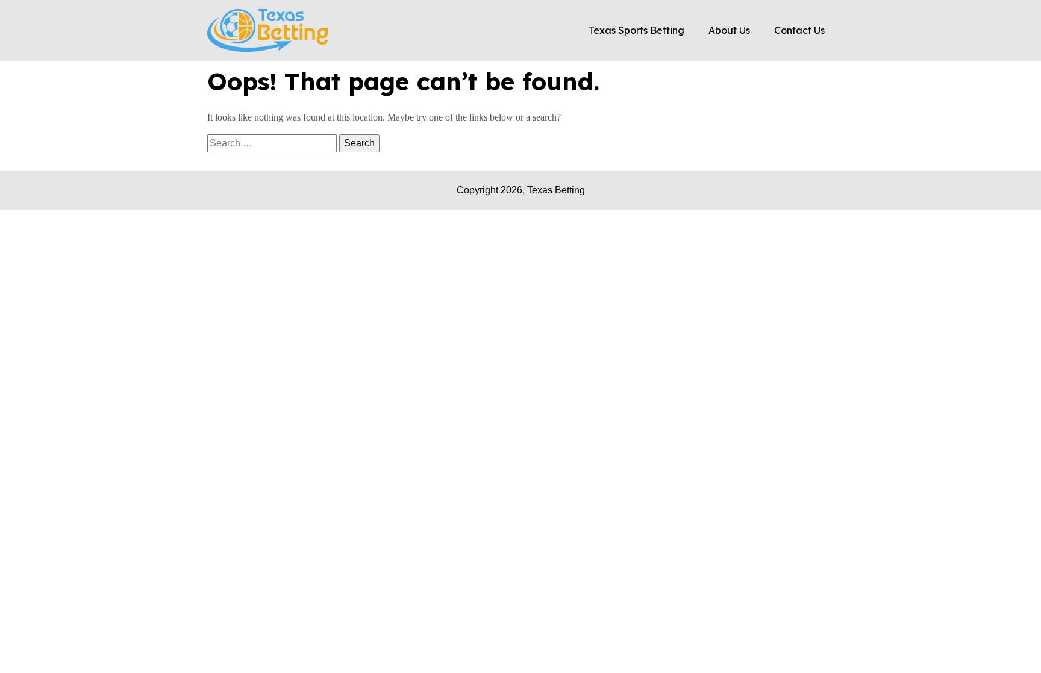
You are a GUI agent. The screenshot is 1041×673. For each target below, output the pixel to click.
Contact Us (799, 30)
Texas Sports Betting (636, 30)
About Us (729, 30)
